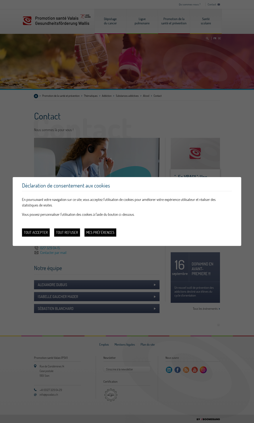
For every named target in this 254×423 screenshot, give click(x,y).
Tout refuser (67, 232)
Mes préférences (100, 232)
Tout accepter (36, 232)
